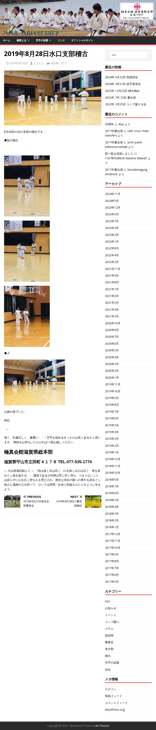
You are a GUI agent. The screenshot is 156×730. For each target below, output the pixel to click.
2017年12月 (112, 534)
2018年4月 (112, 507)
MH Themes (102, 726)
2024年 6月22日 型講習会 (121, 77)
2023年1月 (112, 241)
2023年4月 (112, 228)
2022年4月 (112, 255)
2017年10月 (112, 548)
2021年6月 (112, 296)
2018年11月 (112, 466)
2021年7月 (112, 289)
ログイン (110, 689)
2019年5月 (112, 425)
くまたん (39, 63)
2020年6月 (112, 343)
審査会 (109, 642)
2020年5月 (112, 350)
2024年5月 (112, 201)
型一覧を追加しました (119, 153)
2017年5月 (112, 582)
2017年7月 (112, 568)
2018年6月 (112, 493)
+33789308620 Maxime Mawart (126, 158)
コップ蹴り (112, 622)
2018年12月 (112, 459)
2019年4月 (112, 432)
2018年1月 (112, 527)
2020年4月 (112, 357)
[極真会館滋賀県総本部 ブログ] (78, 34)
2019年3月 (112, 439)
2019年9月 (112, 398)
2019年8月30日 (19, 63)
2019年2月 (112, 445)
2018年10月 (112, 473)
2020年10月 (112, 323)
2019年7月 (112, 411)
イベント (110, 615)
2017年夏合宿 (114, 131)
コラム (109, 628)
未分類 (55, 63)
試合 (108, 669)
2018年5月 (112, 500)
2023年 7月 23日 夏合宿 (120, 97)
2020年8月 (112, 330)
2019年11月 (112, 384)
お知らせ (110, 608)
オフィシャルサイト (82, 40)
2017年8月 (112, 561)
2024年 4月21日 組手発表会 (123, 84)
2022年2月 (112, 262)
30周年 (109, 124)
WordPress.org (115, 709)
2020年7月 (112, 337)
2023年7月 (112, 221)
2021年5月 (112, 303)
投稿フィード (113, 696)
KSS (107, 601)
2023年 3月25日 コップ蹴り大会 (125, 104)
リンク (61, 40)
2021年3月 (112, 316)
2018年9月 (112, 480)
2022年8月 (112, 248)
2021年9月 (112, 275)
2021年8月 (112, 282)
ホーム (6, 40)
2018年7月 (112, 486)
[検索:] (128, 55)
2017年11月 (112, 541)
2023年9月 (112, 214)
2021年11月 (112, 269)
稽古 (108, 656)
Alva (121, 124)
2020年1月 (112, 377)
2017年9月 (112, 554)
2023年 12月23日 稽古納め (122, 91)
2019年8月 (112, 405)
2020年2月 (112, 371)
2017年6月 (112, 575)
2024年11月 (112, 194)
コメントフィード (116, 703)
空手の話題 (42, 40)
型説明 (109, 635)
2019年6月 (112, 418)
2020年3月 (112, 364)
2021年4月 (112, 309)
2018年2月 (112, 520)
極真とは (21, 40)
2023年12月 (112, 207)
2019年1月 (112, 452)
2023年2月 (112, 235)
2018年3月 (112, 514)
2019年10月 (112, 391)
